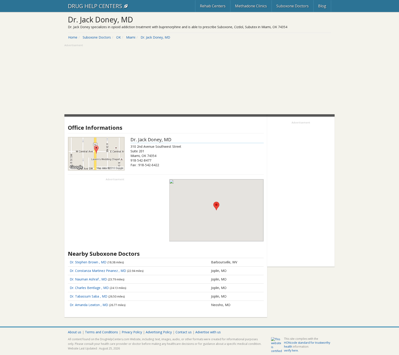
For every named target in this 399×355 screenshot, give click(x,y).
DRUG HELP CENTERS (96, 6)
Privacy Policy (132, 332)
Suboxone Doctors (292, 6)
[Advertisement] (199, 79)
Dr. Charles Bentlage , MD (89, 288)
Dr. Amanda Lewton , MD (89, 305)
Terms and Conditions (101, 332)
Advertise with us (208, 332)
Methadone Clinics (251, 6)
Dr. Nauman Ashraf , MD (88, 279)
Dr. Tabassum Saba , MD (88, 296)
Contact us (183, 332)
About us (74, 332)
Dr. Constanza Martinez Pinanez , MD (98, 270)
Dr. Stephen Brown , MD (88, 262)
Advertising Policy (159, 332)
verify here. (291, 350)
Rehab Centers (213, 6)
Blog (322, 6)
